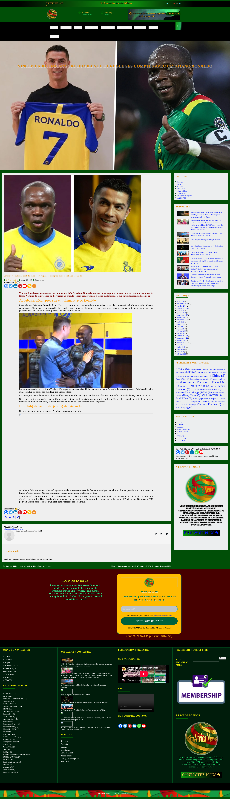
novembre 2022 (182, 338)
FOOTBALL (7, 734)
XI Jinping (185, 407)
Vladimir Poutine (209, 404)
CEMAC (181, 376)
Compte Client (182, 191)
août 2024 (180, 310)
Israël (181, 392)
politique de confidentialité (163, 615)
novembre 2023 (182, 315)
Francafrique (199, 386)
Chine (218, 375)
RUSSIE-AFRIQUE (10, 757)
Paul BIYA (184, 398)
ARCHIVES (153, 27)
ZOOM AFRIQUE (9, 772)
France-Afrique (124, 27)
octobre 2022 (181, 340)
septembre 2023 (182, 320)
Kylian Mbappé (194, 392)
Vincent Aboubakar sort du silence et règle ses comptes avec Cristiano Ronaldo (43, 276)
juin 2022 (180, 349)
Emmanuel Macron (196, 382)
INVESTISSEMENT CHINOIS (209, 390)
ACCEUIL (54, 27)
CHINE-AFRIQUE (91, 27)
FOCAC (183, 386)
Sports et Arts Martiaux (11, 762)
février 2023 (181, 331)
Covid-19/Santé (8, 717)
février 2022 (181, 354)
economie (217, 379)
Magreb (5, 744)
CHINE (5, 709)
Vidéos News (140, 27)
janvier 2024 (181, 313)
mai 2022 (180, 352)
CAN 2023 (215, 372)
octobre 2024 (181, 306)
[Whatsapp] (197, 452)
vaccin (192, 405)
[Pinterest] (20, 286)
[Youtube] (25, 286)
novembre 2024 (182, 304)
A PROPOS (54, 37)
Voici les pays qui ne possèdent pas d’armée (205, 240)
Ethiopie (6, 732)
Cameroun (203, 372)
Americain (221, 369)
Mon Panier (181, 189)
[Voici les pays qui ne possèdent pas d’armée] (67, 691)
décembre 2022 (182, 336)
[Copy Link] (29, 286)
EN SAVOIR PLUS (199, 533)
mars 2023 (180, 329)
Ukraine (183, 404)
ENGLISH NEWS (9, 729)
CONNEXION (173, 14)
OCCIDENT (7, 749)
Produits (180, 184)
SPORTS (6, 759)
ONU (206, 395)
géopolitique (7, 739)
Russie (197, 398)
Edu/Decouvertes (9, 727)
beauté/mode (7, 701)
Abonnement (181, 193)
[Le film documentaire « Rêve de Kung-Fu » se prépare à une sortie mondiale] (67, 681)
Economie (6, 722)
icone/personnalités (9, 742)
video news (7, 767)
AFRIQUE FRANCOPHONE (13, 699)
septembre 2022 (182, 342)
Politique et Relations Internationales (15, 754)
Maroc (214, 392)
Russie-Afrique (108, 27)
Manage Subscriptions (184, 196)
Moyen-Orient (8, 747)
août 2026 (180, 301)
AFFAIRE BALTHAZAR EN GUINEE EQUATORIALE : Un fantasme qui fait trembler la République (204, 269)
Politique (6, 752)
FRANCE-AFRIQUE (10, 737)
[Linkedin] (15, 286)
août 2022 (180, 345)
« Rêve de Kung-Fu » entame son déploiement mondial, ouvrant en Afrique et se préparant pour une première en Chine (206, 215)
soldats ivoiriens (187, 401)
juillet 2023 (181, 324)
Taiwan (205, 401)
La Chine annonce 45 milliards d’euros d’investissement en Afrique (83, 710)
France (213, 386)
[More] (34, 286)
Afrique (78, 27)
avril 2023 (180, 326)
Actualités (66, 27)
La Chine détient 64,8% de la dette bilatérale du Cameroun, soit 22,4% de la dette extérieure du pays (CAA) (207, 261)
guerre (193, 389)
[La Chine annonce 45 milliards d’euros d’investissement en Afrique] (67, 706)
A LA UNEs (7, 694)
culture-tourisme (8, 719)
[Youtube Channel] (201, 452)
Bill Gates (181, 372)
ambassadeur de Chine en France (202, 369)
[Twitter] (11, 286)
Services (180, 182)
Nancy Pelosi (191, 395)
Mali (206, 392)
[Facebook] (6, 286)
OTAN (216, 395)
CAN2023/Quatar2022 (10, 706)
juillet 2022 (181, 347)
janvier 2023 (181, 333)
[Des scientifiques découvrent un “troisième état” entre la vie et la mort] (67, 699)
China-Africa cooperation (198, 376)
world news (7, 770)
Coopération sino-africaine (201, 379)
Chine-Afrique (182, 379)
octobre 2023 (181, 317)
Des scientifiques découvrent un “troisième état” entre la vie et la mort (84, 702)
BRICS (191, 372)
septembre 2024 (182, 308)
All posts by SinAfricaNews (13, 529)
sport (196, 402)
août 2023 (180, 322)
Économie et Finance (10, 724)
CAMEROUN (8, 704)
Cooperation (7, 714)
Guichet (180, 186)
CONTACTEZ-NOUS (199, 775)
